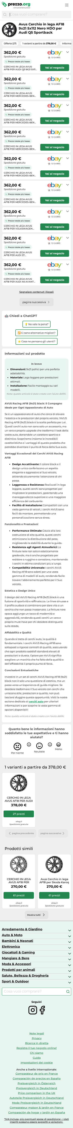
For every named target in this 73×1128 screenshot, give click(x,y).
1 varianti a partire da (39, 43)
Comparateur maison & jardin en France (37, 1107)
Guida (37, 1057)
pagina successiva (50, 833)
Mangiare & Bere (15, 958)
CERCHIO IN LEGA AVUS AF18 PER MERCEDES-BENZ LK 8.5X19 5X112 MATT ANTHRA (19, 881)
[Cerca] (5, 14)
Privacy (37, 1038)
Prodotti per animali (18, 970)
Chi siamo (36, 1053)
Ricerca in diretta (36, 1043)
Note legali (36, 1033)
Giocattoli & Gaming (18, 952)
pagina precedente (23, 833)
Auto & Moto (12, 935)
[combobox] (39, 14)
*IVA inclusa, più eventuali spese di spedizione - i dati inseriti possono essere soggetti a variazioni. (36, 1120)
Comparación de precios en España (36, 1078)
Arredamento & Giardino (22, 929)
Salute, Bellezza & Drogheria (25, 975)
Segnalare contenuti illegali (36, 291)
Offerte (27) (10, 43)
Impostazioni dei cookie (37, 1062)
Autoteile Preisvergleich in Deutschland (37, 1098)
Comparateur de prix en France (37, 1073)
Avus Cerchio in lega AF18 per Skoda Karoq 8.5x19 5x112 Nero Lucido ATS (54, 881)
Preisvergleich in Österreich (37, 1083)
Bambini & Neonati (17, 941)
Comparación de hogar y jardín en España (36, 1112)
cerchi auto (36, 701)
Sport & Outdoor (15, 981)
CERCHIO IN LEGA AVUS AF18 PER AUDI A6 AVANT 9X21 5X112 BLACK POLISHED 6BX (19, 799)
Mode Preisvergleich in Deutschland (36, 1102)
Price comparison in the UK (36, 1093)
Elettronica (11, 946)
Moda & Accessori (16, 964)
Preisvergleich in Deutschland (36, 1088)
